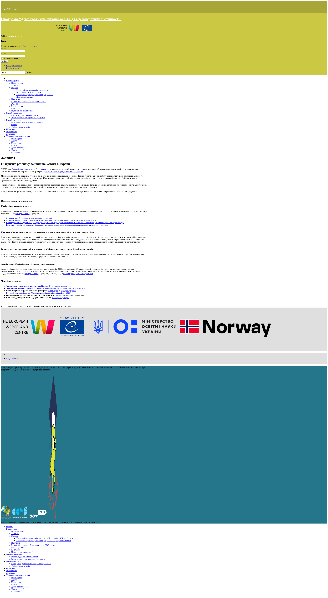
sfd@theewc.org (12, 9)
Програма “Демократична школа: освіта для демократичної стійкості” (61, 19)
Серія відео (53, 291)
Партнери (15, 99)
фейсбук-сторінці (22, 214)
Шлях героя (16, 143)
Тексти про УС (17, 150)
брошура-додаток (68, 291)
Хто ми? (15, 85)
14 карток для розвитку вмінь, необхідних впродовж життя (46, 288)
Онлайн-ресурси (13, 120)
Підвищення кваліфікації (22, 111)
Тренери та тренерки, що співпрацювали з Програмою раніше (43, 540)
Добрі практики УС (19, 148)
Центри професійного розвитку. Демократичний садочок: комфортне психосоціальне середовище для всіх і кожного (57, 225)
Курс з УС (15, 145)
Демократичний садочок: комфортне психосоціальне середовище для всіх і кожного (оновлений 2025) (51, 220)
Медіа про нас (17, 106)
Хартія (14, 141)
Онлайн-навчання (14, 113)
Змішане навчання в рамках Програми (28, 118)
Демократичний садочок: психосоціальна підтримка (29, 218)
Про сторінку (17, 138)
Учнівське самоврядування (18, 136)
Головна (9, 527)
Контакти (15, 108)
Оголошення (11, 131)
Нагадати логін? (13, 68)
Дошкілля (10, 134)
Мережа (14, 88)
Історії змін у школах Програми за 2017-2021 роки (33, 545)
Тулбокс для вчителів (20, 127)
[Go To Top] (1, 596)
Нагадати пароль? (14, 66)
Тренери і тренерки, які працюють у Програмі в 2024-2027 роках (32, 91)
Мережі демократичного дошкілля (78, 273)
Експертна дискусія (60, 297)
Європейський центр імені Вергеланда (29, 169)
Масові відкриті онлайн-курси (24, 115)
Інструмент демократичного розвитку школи (31, 564)
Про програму (12, 81)
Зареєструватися (14, 36)
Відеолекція (60, 295)
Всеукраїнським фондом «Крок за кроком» (64, 171)
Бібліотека (10, 129)
